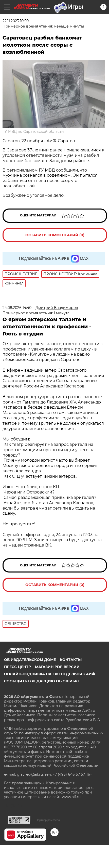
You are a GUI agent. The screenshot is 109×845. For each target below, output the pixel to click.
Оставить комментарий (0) (54, 235)
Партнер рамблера (48, 820)
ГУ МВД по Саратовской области (33, 131)
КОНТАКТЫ (71, 659)
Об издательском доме (30, 659)
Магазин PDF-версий (57, 667)
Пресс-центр (17, 667)
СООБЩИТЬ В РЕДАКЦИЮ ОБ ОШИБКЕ (42, 681)
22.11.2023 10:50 (16, 21)
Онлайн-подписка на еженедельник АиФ (49, 674)
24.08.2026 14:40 (17, 307)
